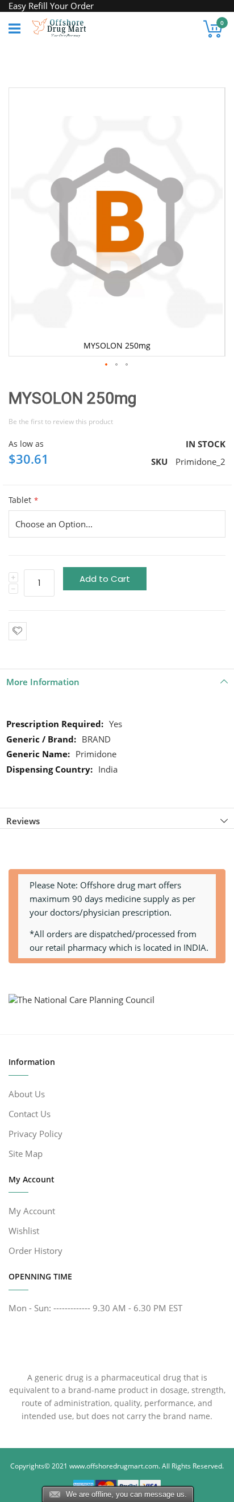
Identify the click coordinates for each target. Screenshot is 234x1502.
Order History (35, 1250)
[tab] (117, 679)
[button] (107, 365)
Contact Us (30, 1113)
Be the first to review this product (61, 421)
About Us (27, 1094)
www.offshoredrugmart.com (113, 1466)
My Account (32, 1210)
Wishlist (24, 1230)
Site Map (26, 1153)
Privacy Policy (35, 1133)
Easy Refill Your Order (51, 5)
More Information (43, 681)
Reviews (23, 820)
